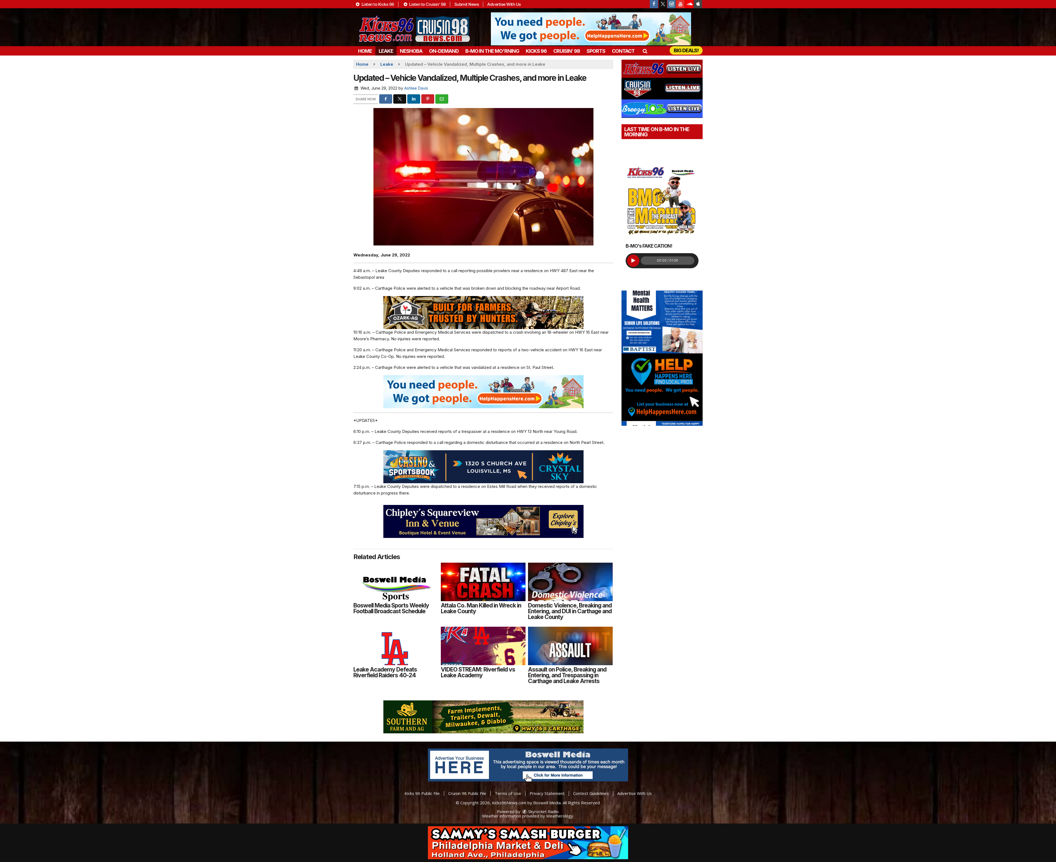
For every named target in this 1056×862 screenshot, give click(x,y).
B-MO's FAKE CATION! (649, 246)
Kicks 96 (536, 51)
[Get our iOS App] (698, 4)
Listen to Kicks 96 (377, 4)
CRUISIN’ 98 (566, 51)
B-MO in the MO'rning (492, 51)
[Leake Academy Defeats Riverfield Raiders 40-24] (395, 646)
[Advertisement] (591, 28)
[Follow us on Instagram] (671, 4)
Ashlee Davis (416, 88)
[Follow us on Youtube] (680, 4)
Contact (623, 51)
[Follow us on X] (663, 4)
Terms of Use (508, 793)
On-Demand (444, 51)
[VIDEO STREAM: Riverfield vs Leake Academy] (483, 646)
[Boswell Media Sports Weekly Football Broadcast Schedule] (395, 582)
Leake (386, 51)
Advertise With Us (504, 4)
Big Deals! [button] (686, 50)
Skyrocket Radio (543, 811)
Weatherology (559, 816)
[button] (644, 51)
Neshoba (411, 51)
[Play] (633, 261)
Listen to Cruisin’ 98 (427, 4)
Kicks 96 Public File (422, 793)
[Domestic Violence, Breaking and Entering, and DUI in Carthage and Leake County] (570, 582)
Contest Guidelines (591, 793)
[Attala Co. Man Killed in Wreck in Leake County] (483, 582)
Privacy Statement (547, 793)
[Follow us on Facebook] (654, 4)
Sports (596, 51)
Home (365, 51)
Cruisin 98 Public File (467, 793)
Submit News (466, 4)
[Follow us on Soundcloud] (689, 4)
